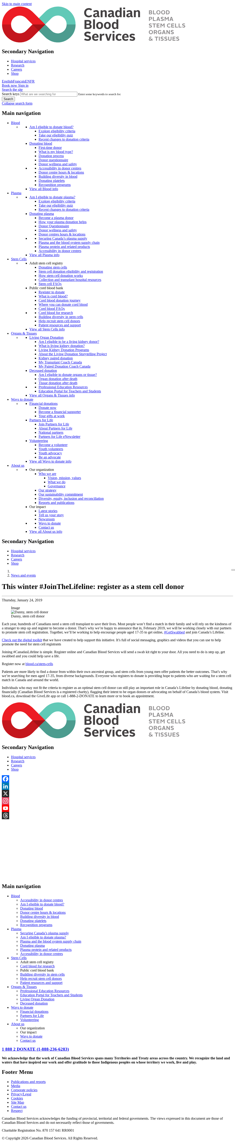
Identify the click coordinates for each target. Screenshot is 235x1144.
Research (17, 65)
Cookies (17, 1098)
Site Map (17, 1102)
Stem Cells (19, 259)
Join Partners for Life (54, 424)
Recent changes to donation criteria (64, 139)
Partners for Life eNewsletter (59, 437)
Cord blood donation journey (60, 300)
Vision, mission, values (64, 478)
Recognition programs (55, 185)
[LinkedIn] (117, 786)
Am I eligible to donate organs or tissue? (68, 375)
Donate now (47, 408)
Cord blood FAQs (52, 309)
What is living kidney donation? (62, 346)
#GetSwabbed (174, 632)
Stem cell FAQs (50, 284)
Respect (16, 1111)
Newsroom (47, 519)
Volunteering (38, 441)
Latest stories (48, 511)
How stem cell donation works (61, 276)
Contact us (46, 527)
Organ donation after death (58, 379)
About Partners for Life (55, 428)
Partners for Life (41, 420)
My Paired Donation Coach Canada (64, 366)
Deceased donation (43, 370)
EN (27, 81)
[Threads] (117, 815)
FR (32, 81)
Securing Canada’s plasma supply (63, 238)
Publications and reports (28, 1082)
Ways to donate (22, 399)
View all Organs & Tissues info (52, 395)
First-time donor (50, 148)
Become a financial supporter (60, 412)
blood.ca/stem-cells (39, 664)
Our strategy (47, 490)
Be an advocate (50, 457)
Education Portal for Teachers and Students (70, 391)
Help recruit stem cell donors (59, 321)
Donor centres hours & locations (62, 234)
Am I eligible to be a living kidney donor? (69, 342)
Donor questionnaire (53, 160)
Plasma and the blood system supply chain (69, 242)
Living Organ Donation (46, 337)
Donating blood (40, 143)
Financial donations (43, 403)
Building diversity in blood (58, 176)
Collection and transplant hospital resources (70, 280)
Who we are (47, 474)
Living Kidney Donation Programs (64, 350)
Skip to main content (17, 4)
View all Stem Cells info (47, 329)
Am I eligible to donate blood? (51, 127)
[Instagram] (117, 801)
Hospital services (23, 61)
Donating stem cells (53, 267)
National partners (51, 432)
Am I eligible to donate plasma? (52, 197)
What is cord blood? (53, 296)
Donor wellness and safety (58, 164)
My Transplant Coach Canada (60, 362)
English (7, 81)
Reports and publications (56, 503)
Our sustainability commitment (61, 494)
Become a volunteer (53, 445)
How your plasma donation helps (63, 222)
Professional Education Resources (63, 387)
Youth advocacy (50, 453)
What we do (56, 482)
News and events (23, 575)
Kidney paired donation (56, 358)
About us (17, 465)
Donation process (51, 156)
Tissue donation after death (58, 383)
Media (15, 1086)
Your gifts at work (52, 416)
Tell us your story (51, 515)
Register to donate (52, 292)
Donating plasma (41, 214)
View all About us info (45, 531)
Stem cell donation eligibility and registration (71, 271)
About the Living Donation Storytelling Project (73, 354)
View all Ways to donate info (50, 461)
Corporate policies (24, 1090)
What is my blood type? (56, 152)
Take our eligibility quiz (56, 135)
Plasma (16, 193)
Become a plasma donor (56, 218)
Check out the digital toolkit (22, 640)
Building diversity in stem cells (61, 317)
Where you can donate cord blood (63, 304)
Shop (15, 73)
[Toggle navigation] (233, 570)
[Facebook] (117, 779)
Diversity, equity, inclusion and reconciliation (71, 498)
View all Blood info (43, 189)
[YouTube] (117, 808)
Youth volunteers (51, 449)
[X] (117, 793)
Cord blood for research (56, 313)
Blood (15, 123)
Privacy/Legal (21, 1094)
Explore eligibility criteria (57, 131)
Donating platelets (52, 181)
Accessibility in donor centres (60, 168)
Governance (56, 486)
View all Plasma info (44, 255)
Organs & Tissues (24, 333)
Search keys (10, 94)
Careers (16, 69)
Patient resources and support (60, 325)
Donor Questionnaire (54, 226)
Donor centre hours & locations (61, 172)
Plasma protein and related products (64, 247)
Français (19, 81)
